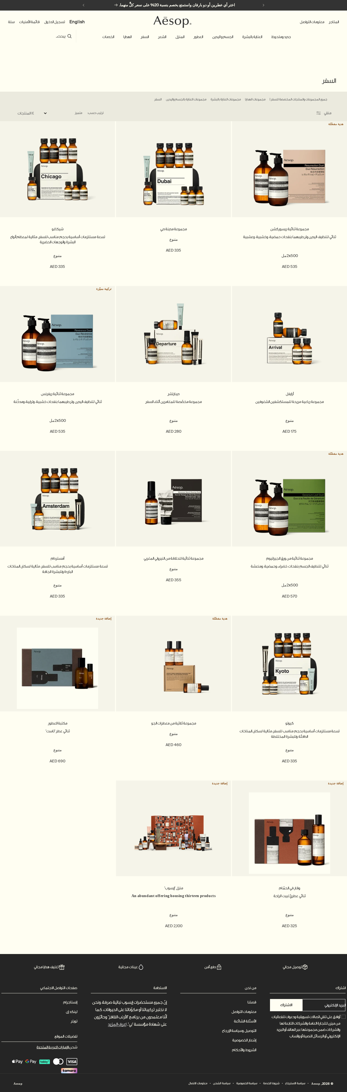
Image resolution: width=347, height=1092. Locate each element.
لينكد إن (71, 1012)
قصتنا (252, 1002)
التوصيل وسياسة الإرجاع (239, 1031)
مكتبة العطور (57, 723)
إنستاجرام (70, 1002)
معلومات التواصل (244, 1012)
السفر (158, 99)
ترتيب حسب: (95, 113)
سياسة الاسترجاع (295, 1083)
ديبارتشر (173, 394)
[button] (281, 37)
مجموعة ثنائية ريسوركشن (289, 229)
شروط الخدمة (271, 1083)
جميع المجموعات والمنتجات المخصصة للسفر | (298, 99)
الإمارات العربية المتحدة (53, 1047)
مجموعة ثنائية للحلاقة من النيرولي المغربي (173, 558)
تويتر (74, 1021)
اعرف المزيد (117, 1024)
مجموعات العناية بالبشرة (226, 99)
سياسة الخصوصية (247, 1083)
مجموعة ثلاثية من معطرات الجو (173, 723)
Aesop (315, 1083)
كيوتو (289, 723)
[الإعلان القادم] (83, 5)
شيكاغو (57, 229)
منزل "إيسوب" (173, 888)
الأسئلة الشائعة (245, 1021)
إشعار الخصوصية (244, 1040)
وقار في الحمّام (289, 888)
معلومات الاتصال (197, 1083)
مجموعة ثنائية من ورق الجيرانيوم (289, 558)
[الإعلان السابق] (263, 5)
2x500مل (289, 255)
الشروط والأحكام (244, 1050)
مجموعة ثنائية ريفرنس (57, 394)
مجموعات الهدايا (255, 99)
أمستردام (57, 558)
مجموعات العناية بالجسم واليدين (186, 99)
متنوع (173, 239)
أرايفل (290, 394)
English (77, 22)
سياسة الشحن (221, 1083)
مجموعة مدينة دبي (173, 229)
